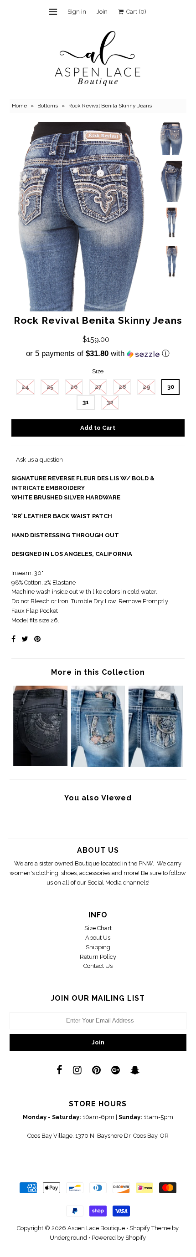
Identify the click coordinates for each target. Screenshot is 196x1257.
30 (170, 386)
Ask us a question (39, 459)
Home (19, 105)
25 (49, 386)
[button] (97, 354)
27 (98, 386)
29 (146, 386)
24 (25, 386)
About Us (97, 937)
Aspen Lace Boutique (96, 1228)
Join (102, 11)
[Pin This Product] (37, 639)
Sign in (76, 11)
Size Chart (98, 928)
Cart (135, 11)
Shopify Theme (149, 1228)
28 (122, 386)
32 (110, 402)
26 (73, 386)
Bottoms (47, 105)
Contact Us (98, 965)
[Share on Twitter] (24, 639)
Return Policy (98, 956)
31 (86, 402)
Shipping (98, 947)
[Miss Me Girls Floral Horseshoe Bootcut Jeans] (98, 765)
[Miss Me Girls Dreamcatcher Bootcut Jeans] (156, 765)
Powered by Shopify (119, 1237)
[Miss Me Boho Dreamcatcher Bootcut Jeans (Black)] (40, 764)
